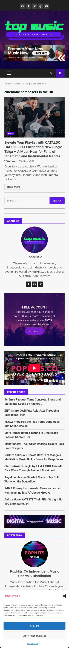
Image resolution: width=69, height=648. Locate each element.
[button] (63, 596)
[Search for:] (27, 200)
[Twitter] (34, 6)
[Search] (51, 73)
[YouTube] (46, 6)
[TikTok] (40, 6)
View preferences (34, 635)
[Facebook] (28, 6)
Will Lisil (11, 160)
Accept (34, 626)
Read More (13, 186)
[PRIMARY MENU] (9, 73)
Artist (10, 133)
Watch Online (60, 73)
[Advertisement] (34, 52)
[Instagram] (22, 6)
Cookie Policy (32, 643)
